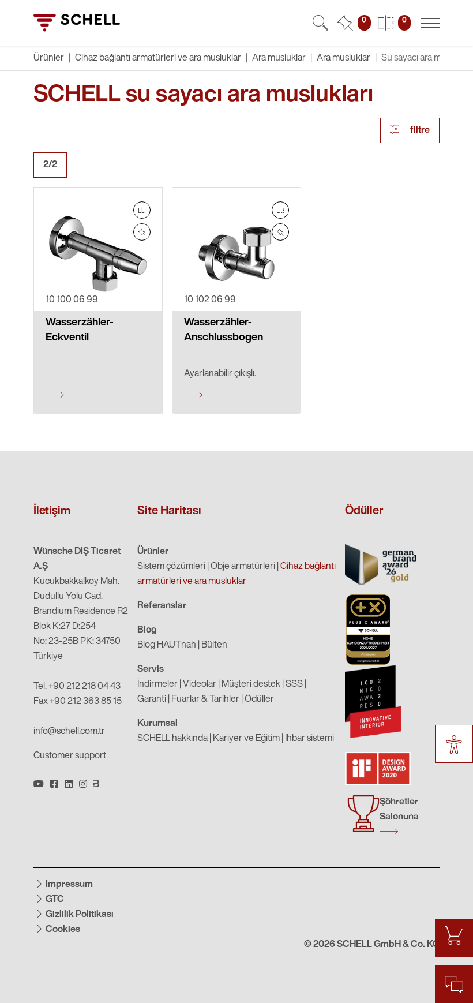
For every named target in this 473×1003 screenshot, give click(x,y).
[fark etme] (142, 232)
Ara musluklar (279, 58)
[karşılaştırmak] (142, 210)
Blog (147, 630)
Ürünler (152, 551)
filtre (419, 130)
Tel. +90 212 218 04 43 (77, 686)
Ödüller (259, 699)
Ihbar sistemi (309, 738)
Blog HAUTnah (166, 645)
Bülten (214, 645)
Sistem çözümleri (171, 566)
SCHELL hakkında (172, 738)
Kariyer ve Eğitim (246, 738)
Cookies (62, 929)
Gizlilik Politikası (79, 914)
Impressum (68, 884)
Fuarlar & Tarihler (205, 699)
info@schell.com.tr (69, 731)
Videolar (199, 684)
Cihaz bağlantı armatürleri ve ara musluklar (158, 58)
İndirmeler (157, 684)
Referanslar (161, 606)
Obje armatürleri (243, 566)
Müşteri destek (251, 684)
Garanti (151, 699)
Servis (150, 669)
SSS (294, 684)
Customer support (69, 756)
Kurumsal (157, 723)
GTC (54, 899)
